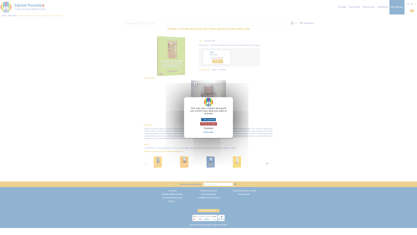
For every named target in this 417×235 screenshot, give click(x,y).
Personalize (208, 128)
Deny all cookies (209, 124)
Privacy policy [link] (208, 132)
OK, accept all (209, 120)
